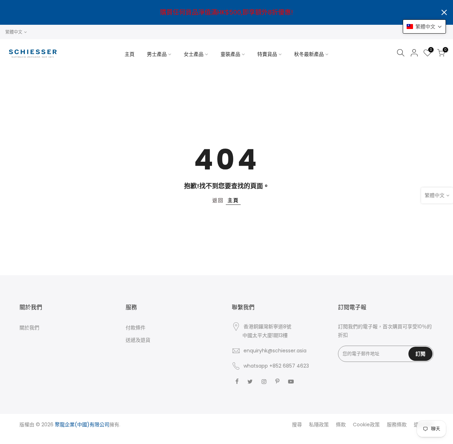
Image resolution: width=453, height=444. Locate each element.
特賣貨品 (267, 54)
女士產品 (193, 54)
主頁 (129, 54)
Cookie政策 (366, 424)
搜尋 (297, 424)
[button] (424, 26)
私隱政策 (319, 424)
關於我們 (29, 327)
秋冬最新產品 (309, 54)
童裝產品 (230, 54)
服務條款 (397, 424)
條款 (341, 424)
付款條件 (135, 327)
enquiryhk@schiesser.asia (274, 350)
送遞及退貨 (138, 340)
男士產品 (157, 54)
